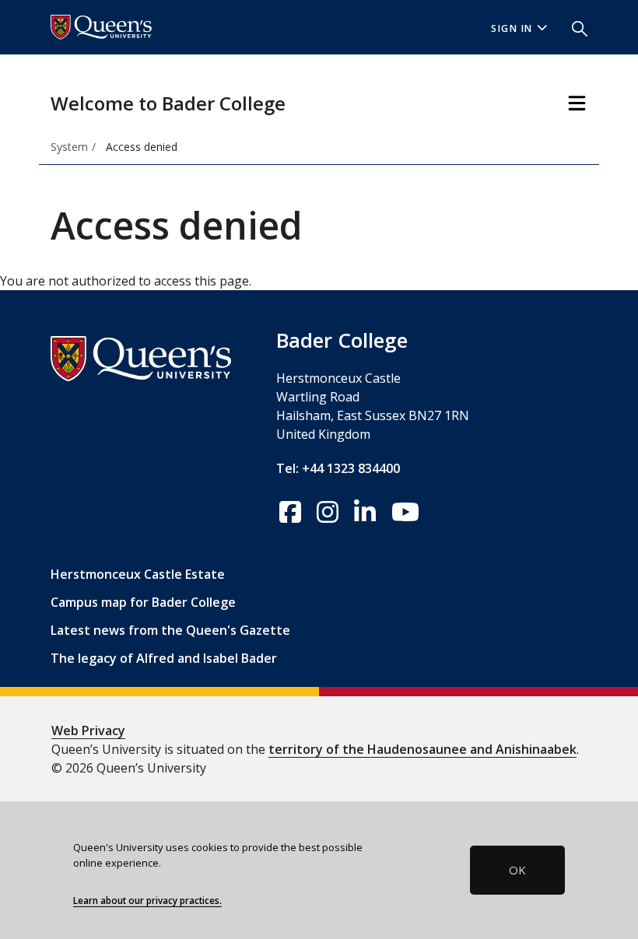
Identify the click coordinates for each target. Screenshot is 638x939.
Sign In (512, 28)
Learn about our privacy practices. (147, 900)
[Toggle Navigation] (576, 103)
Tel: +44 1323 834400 (338, 468)
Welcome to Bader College (168, 103)
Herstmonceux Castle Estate (138, 574)
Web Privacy (88, 730)
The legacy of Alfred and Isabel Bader (164, 658)
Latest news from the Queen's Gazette (170, 630)
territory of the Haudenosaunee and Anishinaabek (422, 749)
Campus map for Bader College (143, 602)
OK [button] (517, 870)
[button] (573, 27)
